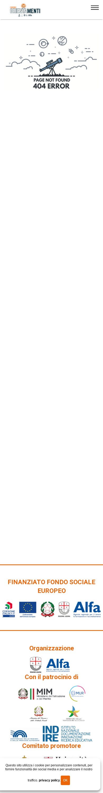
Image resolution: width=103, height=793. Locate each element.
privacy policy (49, 780)
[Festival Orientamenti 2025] (25, 10)
